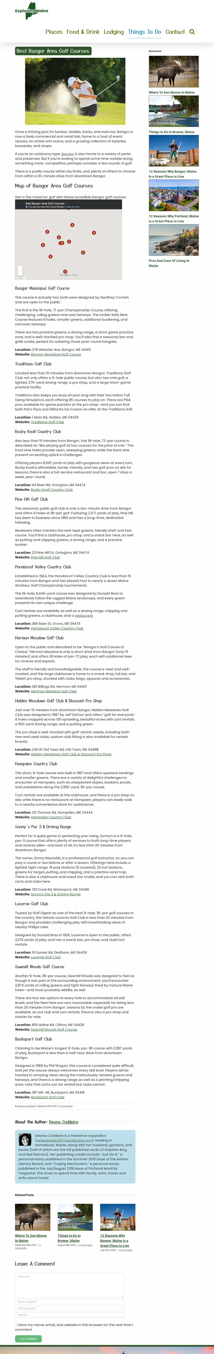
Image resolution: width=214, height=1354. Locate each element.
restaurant (84, 615)
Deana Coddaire (26, 1106)
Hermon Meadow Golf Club (54, 691)
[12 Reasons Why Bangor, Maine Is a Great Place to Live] (117, 1206)
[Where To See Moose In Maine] (32, 1206)
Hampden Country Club (51, 817)
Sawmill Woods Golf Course (54, 1029)
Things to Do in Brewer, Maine (171, 132)
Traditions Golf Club (47, 422)
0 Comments (66, 1106)
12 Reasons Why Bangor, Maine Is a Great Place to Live (114, 1241)
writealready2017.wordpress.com (64, 1140)
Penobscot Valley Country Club (57, 628)
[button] (192, 31)
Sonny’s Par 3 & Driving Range (56, 894)
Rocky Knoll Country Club (52, 489)
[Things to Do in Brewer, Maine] (75, 1206)
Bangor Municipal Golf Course (56, 354)
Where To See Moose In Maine (172, 92)
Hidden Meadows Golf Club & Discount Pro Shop (71, 754)
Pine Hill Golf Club (45, 557)
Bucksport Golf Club (47, 1097)
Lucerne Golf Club (46, 957)
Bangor (68, 154)
